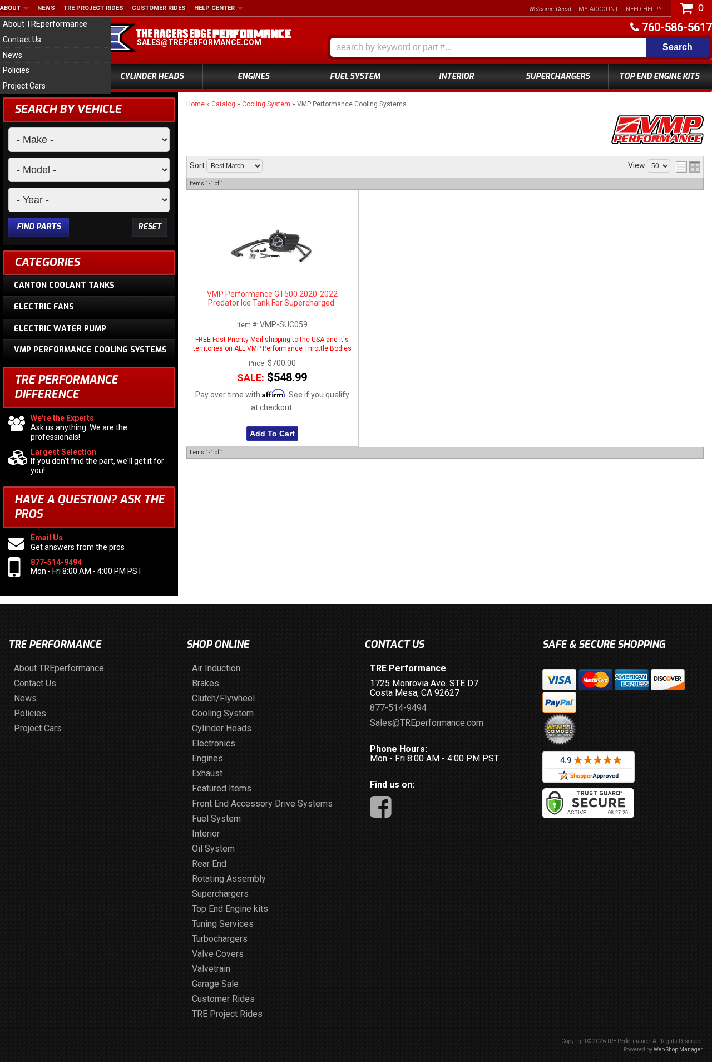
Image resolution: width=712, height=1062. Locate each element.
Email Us (47, 537)
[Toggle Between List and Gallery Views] (688, 167)
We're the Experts (62, 418)
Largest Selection (63, 452)
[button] (519, 47)
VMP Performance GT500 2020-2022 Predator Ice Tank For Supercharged (272, 298)
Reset (149, 227)
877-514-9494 (56, 562)
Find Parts (39, 227)
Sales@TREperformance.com (199, 42)
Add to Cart (272, 433)
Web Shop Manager (678, 1049)
